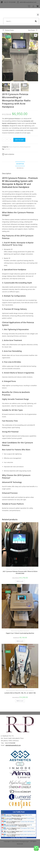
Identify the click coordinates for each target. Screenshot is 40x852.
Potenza (17, 192)
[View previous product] (3, 30)
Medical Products (29, 690)
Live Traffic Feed (18, 812)
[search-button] (36, 21)
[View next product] (36, 30)
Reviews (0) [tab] (20, 168)
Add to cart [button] (20, 581)
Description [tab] (20, 164)
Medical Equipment (25, 147)
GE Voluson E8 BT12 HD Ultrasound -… (17, 825)
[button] (35, 35)
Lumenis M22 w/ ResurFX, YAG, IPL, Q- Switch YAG (20, 693)
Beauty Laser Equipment (12, 569)
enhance (26, 194)
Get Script (13, 837)
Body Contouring (15, 631)
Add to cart (19, 140)
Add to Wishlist (9, 154)
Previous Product (9, 30)
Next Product (31, 30)
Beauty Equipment (14, 147)
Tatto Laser (31, 569)
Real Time (18, 837)
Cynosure (7, 149)
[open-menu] (38, 14)
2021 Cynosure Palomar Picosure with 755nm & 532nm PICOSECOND (20, 572)
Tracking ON (24, 837)
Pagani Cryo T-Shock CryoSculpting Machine (20, 633)
